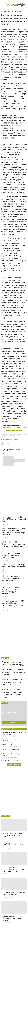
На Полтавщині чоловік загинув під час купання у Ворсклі (13, 672)
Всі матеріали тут (14, 722)
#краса (16, 439)
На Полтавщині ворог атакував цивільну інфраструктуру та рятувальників (10, 590)
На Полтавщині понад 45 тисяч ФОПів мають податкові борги (14, 519)
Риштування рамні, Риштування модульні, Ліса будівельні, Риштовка (13, 869)
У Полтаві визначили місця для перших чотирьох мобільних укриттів (14, 682)
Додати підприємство (14, 764)
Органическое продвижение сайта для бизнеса (13, 893)
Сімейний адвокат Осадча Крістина (12, 845)
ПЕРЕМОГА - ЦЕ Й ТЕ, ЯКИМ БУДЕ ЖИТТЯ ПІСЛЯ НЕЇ (13, 835)
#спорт (2, 439)
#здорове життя (9, 439)
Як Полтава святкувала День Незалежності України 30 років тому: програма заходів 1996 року (13, 531)
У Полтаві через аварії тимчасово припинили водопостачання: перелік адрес (13, 693)
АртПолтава (9, 712)
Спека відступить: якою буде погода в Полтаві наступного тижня (13, 567)
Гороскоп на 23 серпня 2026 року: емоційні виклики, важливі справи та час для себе (13, 604)
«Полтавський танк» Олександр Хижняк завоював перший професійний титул (13, 544)
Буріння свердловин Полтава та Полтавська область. (11, 918)
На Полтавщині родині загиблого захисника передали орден (11, 555)
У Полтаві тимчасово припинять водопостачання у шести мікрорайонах (13, 578)
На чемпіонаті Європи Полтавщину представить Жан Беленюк (13, 427)
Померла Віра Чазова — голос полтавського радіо (13, 663)
